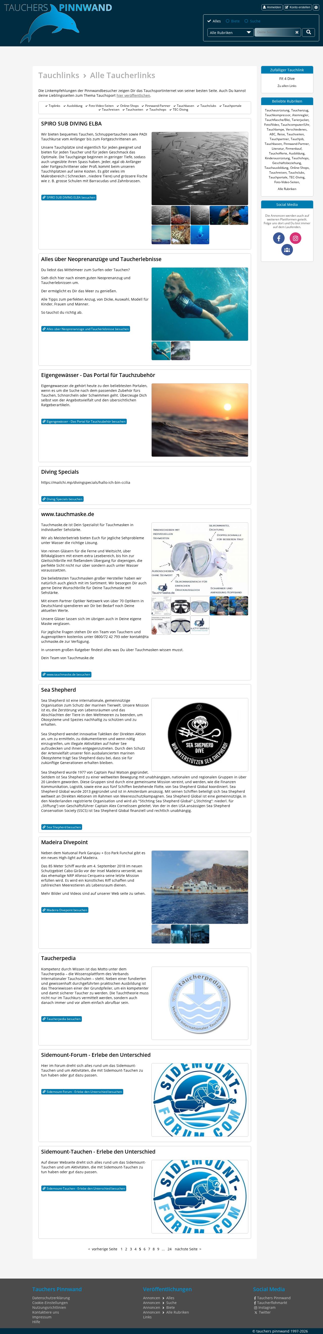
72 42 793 (112, 636)
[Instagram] (295, 238)
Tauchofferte (278, 153)
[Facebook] (279, 238)
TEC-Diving (180, 109)
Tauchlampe (275, 129)
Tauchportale (232, 106)
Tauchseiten (134, 109)
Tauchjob (297, 139)
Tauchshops (157, 109)
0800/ (99, 636)
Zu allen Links (287, 86)
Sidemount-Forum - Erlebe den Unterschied (96, 1054)
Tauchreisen (110, 109)
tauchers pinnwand (272, 1331)
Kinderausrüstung (277, 158)
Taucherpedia (58, 958)
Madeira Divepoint (64, 842)
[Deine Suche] (308, 32)
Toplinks (54, 106)
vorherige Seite (104, 1249)
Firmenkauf (294, 148)
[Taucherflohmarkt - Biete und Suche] (287, 250)
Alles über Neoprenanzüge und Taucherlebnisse (101, 259)
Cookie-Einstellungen (50, 1302)
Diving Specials (60, 471)
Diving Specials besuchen (64, 499)
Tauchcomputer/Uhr (295, 124)
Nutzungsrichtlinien (49, 1307)
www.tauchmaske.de (67, 514)
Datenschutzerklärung (51, 1297)
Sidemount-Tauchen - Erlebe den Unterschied (98, 1151)
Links (147, 1317)
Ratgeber (82, 649)
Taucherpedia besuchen (63, 1019)
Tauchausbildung (276, 168)
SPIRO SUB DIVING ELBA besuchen (71, 197)
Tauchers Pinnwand (274, 1297)
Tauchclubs (208, 106)
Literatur (278, 148)
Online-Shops (129, 106)
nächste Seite (186, 1249)
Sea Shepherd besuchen (64, 827)
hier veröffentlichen (133, 95)
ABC (273, 134)
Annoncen (151, 1297)
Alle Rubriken (287, 189)
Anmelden (274, 7)
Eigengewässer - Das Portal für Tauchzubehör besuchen (86, 421)
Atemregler (300, 115)
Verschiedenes (296, 129)
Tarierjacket (300, 120)
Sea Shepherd (58, 689)
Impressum (41, 1317)
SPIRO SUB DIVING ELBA (71, 123)
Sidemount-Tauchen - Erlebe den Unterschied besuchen (86, 1188)
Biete (235, 21)
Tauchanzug (299, 110)
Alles (217, 21)
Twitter (265, 1312)
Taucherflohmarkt (272, 1302)
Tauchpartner (279, 139)
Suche (255, 21)
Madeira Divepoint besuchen (67, 910)
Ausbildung (75, 106)
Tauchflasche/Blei (277, 120)
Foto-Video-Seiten (101, 106)
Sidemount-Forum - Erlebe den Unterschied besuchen (84, 1092)
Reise (281, 134)
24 (170, 1249)
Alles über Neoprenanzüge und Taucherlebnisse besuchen (88, 329)
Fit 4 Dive (287, 78)
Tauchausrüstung (277, 110)
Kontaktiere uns (45, 1312)
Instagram (267, 1307)
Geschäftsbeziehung (286, 163)
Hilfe (36, 1321)
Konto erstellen (300, 7)
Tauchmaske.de (54, 524)
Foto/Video (271, 124)
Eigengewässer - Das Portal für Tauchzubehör (98, 374)
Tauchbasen (185, 106)
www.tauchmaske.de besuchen (68, 674)
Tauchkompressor (277, 115)
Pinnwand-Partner (157, 106)
